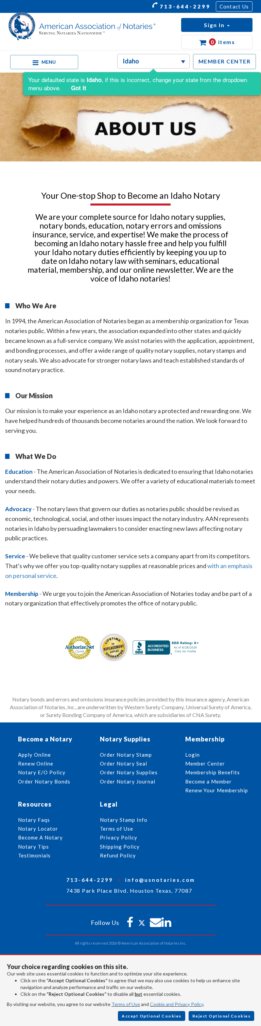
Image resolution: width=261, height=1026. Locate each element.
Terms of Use (125, 1004)
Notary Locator (38, 829)
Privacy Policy (118, 837)
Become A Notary (40, 837)
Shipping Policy (120, 847)
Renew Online (35, 763)
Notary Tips (33, 847)
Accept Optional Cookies (151, 1016)
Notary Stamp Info (123, 820)
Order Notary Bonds (44, 781)
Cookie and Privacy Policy (176, 1004)
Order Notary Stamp (126, 755)
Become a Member (208, 781)
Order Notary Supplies (129, 772)
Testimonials (34, 855)
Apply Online (34, 755)
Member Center (205, 763)
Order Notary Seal (123, 763)
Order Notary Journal (127, 781)
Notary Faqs (34, 820)
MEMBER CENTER (224, 61)
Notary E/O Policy (42, 772)
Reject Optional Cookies (221, 1016)
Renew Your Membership (216, 790)
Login (192, 755)
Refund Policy (118, 855)
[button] (217, 25)
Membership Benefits (212, 772)
